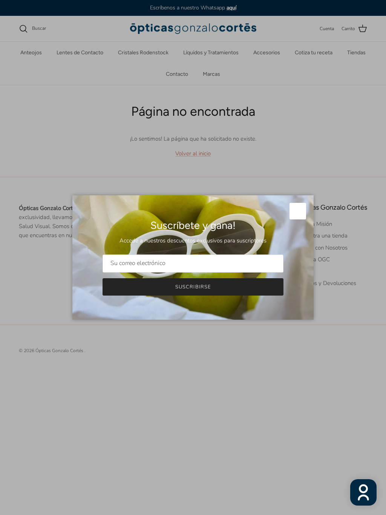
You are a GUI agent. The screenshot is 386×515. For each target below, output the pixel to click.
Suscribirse (192, 287)
